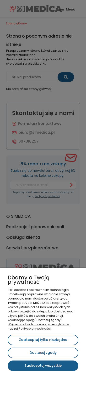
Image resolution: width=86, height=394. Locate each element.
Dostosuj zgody (43, 352)
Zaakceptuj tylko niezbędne (43, 339)
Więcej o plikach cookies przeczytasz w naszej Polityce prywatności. (38, 326)
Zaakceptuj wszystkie (43, 365)
